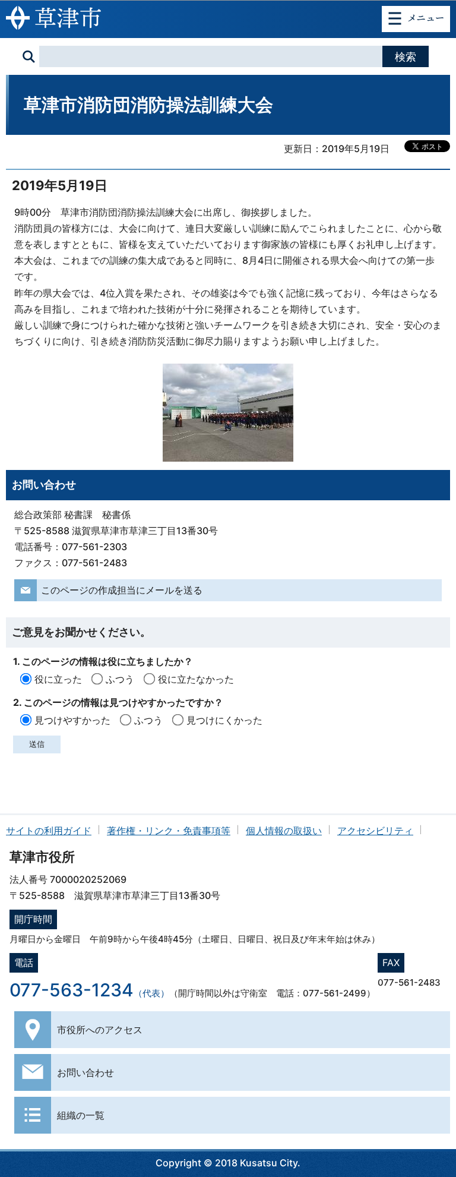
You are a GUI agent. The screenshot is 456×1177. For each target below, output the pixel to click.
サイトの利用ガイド (48, 831)
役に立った (58, 679)
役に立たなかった (196, 679)
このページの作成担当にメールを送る (121, 590)
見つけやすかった (72, 720)
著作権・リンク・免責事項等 (168, 831)
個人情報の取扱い (284, 831)
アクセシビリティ (375, 831)
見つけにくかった (224, 720)
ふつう (120, 679)
